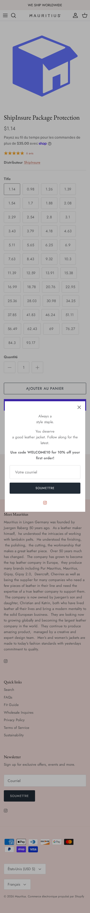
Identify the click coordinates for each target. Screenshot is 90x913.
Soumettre (45, 488)
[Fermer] (79, 407)
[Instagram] (45, 503)
